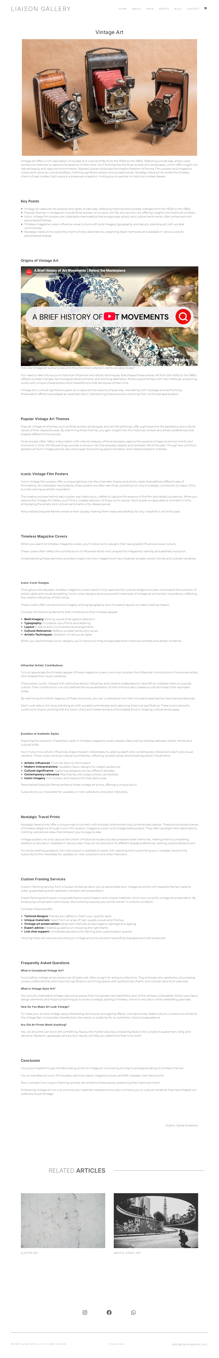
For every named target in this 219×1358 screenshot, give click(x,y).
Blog (178, 8)
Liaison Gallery (41, 8)
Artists (164, 8)
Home (123, 8)
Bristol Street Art (127, 1253)
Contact (193, 8)
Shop (150, 8)
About (136, 8)
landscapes (101, 212)
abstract (131, 212)
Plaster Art (29, 1253)
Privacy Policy (117, 1344)
